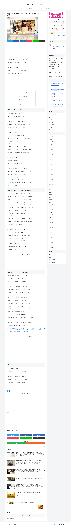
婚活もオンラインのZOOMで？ (24, 94)
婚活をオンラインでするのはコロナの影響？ (26, 96)
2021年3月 (51, 136)
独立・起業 (51, 122)
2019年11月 (51, 159)
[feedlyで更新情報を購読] (16, 443)
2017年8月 (51, 227)
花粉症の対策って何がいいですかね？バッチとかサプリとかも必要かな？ (56, 76)
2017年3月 (51, 240)
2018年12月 (51, 187)
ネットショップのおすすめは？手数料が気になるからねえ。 (58, 47)
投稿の (51, 257)
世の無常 (9, 430)
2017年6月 (51, 232)
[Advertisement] (26, 51)
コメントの (52, 259)
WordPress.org (52, 262)
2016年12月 (51, 247)
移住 (50, 129)
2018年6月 (51, 202)
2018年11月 (51, 189)
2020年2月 (51, 151)
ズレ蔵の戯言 (21, 99)
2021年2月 (51, 139)
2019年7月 (51, 169)
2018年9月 (51, 194)
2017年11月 (51, 219)
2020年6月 (51, 141)
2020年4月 (51, 146)
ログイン (50, 254)
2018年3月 (51, 209)
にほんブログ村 (52, 38)
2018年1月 (51, 214)
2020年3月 (51, 149)
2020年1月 (51, 154)
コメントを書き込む (26, 515)
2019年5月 (51, 174)
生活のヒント (51, 124)
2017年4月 (51, 237)
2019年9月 (51, 164)
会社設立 (50, 119)
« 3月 (52, 33)
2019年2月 (51, 182)
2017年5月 (51, 235)
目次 (24, 92)
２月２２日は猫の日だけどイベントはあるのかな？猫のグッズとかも (56, 71)
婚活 (16, 430)
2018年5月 (51, 204)
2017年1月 (51, 245)
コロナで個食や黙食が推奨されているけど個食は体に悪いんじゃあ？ (56, 63)
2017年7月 (51, 230)
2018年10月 (51, 192)
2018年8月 (51, 197)
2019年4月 (51, 177)
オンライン (13, 430)
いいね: (21, 102)
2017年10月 (51, 222)
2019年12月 (51, 156)
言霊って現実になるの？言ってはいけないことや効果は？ (56, 67)
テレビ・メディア (52, 114)
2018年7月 (51, 199)
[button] (64, 50)
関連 (20, 104)
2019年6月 (51, 172)
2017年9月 (51, 224)
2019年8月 (51, 167)
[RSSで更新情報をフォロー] (35, 443)
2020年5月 (51, 144)
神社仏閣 (50, 127)
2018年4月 (51, 207)
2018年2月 (51, 212)
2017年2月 (51, 242)
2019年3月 (51, 179)
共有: (20, 101)
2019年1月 (51, 184)
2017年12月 (51, 217)
